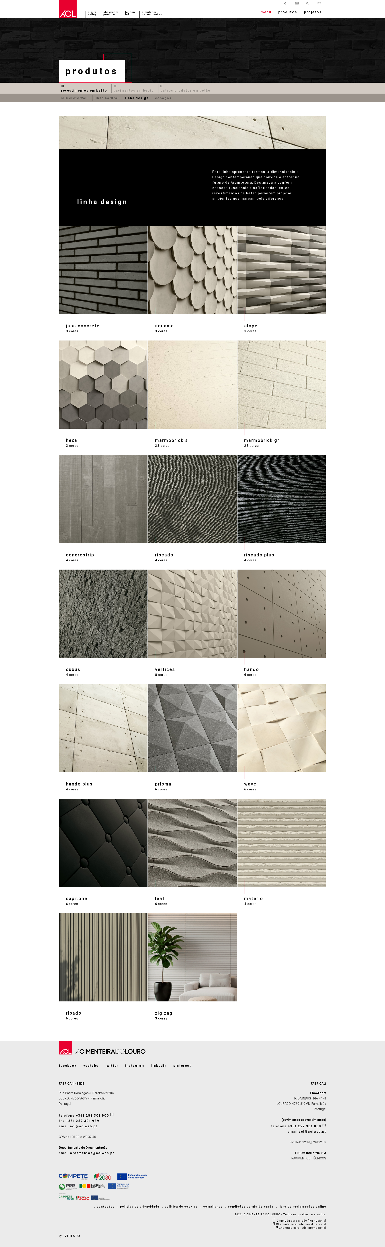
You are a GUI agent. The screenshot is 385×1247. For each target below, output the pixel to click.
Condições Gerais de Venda (250, 1207)
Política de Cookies (181, 1207)
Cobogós (163, 98)
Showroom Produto (110, 13)
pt (319, 3)
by (60, 1235)
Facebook (68, 1065)
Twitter (112, 1065)
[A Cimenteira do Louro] (68, 9)
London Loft (130, 13)
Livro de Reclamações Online (302, 1207)
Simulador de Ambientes (152, 13)
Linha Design (137, 98)
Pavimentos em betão (134, 90)
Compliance (213, 1207)
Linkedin (159, 1065)
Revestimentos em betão (84, 90)
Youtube (90, 1065)
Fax (79, 1121)
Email (78, 1126)
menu (266, 12)
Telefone (86, 1115)
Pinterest (182, 1065)
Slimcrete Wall (74, 98)
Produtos (287, 12)
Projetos (313, 12)
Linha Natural (106, 98)
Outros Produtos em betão (185, 90)
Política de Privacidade (139, 1207)
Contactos (106, 1207)
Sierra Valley (92, 13)
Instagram (135, 1065)
